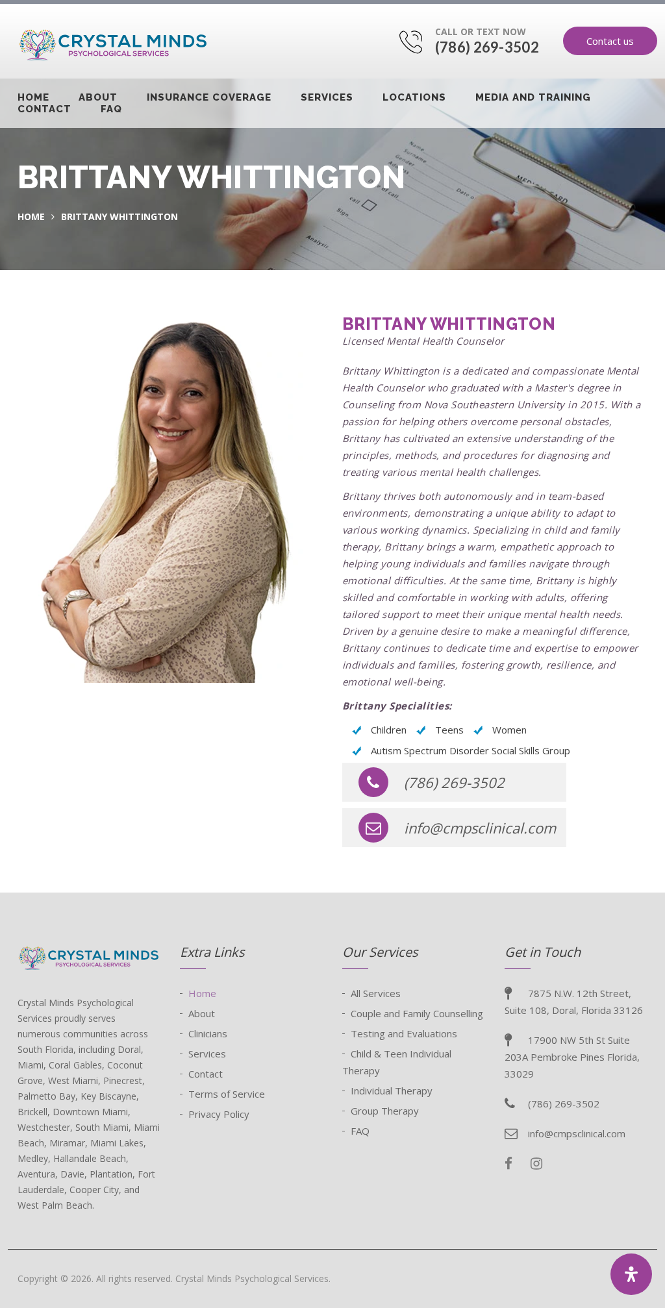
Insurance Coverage (209, 97)
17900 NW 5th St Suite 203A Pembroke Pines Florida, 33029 (572, 1056)
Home (33, 97)
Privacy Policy (218, 1113)
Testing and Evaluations (404, 1033)
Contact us (610, 40)
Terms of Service (226, 1093)
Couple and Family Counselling (417, 1013)
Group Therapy (385, 1110)
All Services (376, 993)
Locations (414, 97)
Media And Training (533, 97)
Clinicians (207, 1033)
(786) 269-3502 (487, 47)
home (31, 216)
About (98, 97)
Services (327, 97)
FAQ (111, 109)
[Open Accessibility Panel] (631, 1274)
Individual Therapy (392, 1090)
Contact (44, 109)
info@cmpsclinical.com (480, 827)
